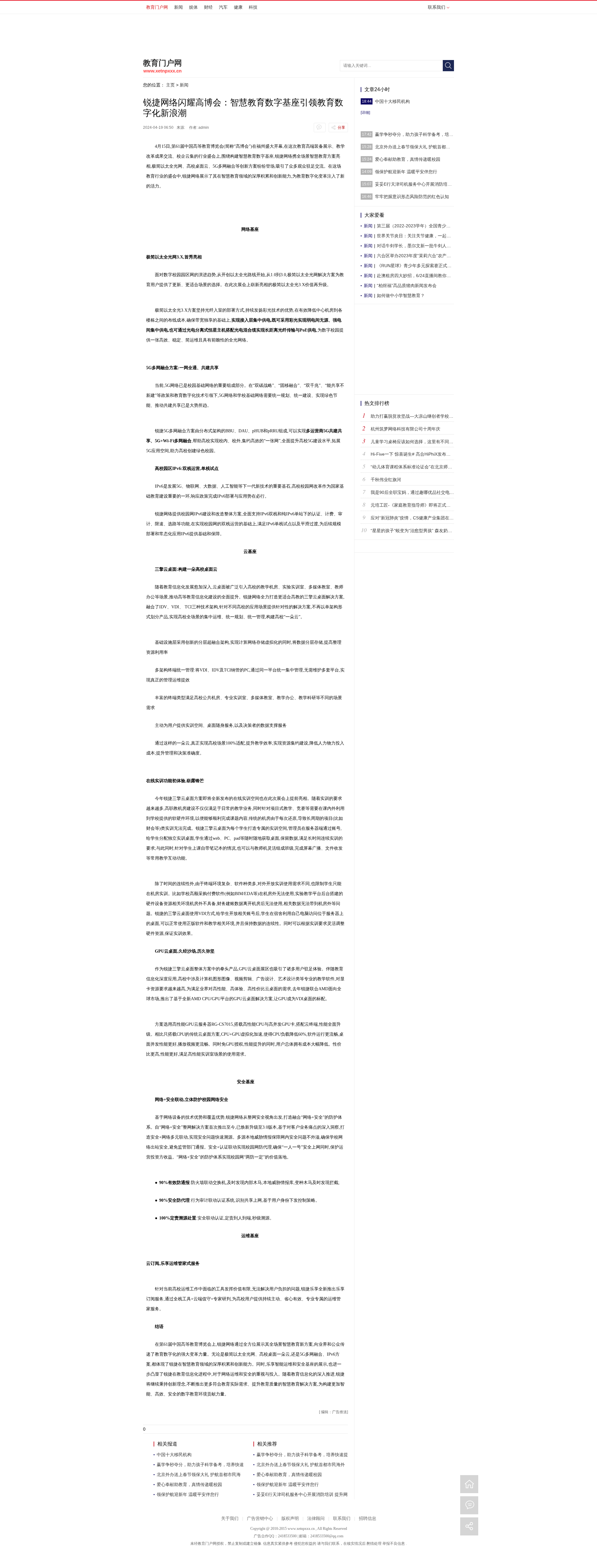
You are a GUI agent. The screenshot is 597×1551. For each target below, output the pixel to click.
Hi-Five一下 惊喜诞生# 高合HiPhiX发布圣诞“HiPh (418, 454)
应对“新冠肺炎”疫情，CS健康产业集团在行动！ (416, 517)
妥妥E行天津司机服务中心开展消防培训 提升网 (302, 1494)
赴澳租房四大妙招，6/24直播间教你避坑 (416, 275)
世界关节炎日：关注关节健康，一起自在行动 (420, 235)
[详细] (365, 112)
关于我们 (229, 1518)
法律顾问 (316, 1518)
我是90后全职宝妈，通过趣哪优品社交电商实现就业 (421, 492)
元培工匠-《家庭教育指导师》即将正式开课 (413, 505)
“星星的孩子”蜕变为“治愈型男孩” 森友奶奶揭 (413, 530)
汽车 (223, 7)
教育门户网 (157, 7)
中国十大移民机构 (174, 1454)
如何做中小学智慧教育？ (401, 295)
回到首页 (469, 1484)
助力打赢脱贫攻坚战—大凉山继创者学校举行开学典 (421, 416)
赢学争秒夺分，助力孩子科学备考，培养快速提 (302, 1454)
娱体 (193, 7)
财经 (208, 7)
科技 (253, 7)
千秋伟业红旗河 (386, 479)
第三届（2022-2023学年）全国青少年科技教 (420, 225)
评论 (469, 1505)
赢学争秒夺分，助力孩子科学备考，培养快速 (200, 1464)
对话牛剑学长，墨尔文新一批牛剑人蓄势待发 (420, 245)
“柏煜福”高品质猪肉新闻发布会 (407, 285)
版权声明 (290, 1518)
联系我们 (436, 7)
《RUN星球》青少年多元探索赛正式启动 (416, 265)
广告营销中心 (260, 1518)
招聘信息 (367, 1518)
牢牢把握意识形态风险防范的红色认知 (412, 196)
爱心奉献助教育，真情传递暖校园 (189, 1484)
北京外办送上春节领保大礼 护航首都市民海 (199, 1474)
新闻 (178, 7)
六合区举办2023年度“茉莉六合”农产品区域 (418, 255)
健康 (238, 7)
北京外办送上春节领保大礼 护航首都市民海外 (301, 1464)
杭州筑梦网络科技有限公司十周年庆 (405, 428)
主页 (170, 84)
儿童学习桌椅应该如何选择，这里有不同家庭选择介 (421, 441)
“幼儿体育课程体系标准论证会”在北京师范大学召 (418, 466)
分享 (341, 127)
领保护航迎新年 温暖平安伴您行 (188, 1494)
